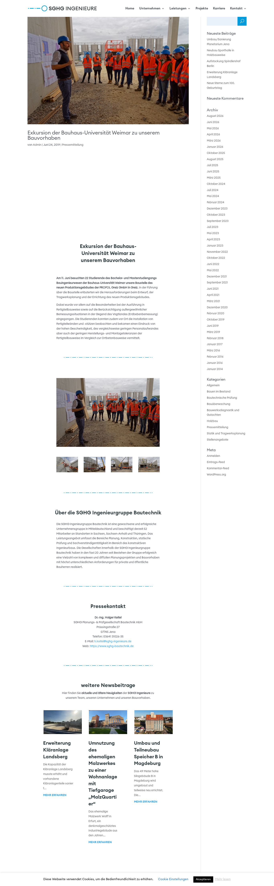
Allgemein (213, 385)
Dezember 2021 (217, 276)
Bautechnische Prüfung (222, 397)
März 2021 (213, 301)
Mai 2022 (213, 270)
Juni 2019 (213, 326)
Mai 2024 (213, 196)
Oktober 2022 (216, 258)
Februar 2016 (215, 356)
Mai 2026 (213, 128)
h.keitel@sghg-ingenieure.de (112, 641)
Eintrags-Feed (216, 462)
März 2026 (214, 140)
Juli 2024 (212, 190)
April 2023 (213, 239)
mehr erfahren (54, 795)
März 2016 (213, 350)
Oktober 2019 (215, 319)
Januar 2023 (215, 245)
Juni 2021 (213, 288)
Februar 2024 (215, 202)
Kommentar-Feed (218, 468)
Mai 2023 (213, 233)
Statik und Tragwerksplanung (226, 433)
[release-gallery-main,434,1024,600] (149, 472)
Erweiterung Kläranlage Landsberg (57, 750)
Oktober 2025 (216, 153)
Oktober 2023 (216, 214)
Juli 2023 (212, 227)
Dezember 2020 (217, 307)
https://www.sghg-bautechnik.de (112, 646)
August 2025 (215, 159)
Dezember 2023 (217, 208)
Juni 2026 (213, 122)
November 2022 (217, 252)
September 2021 (217, 282)
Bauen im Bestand (218, 391)
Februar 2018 (215, 338)
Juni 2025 (213, 171)
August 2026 (215, 116)
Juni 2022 (213, 264)
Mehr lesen (223, 879)
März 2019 (213, 332)
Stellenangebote (217, 439)
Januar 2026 (215, 147)
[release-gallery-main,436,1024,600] (94, 472)
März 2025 (214, 177)
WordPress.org (216, 474)
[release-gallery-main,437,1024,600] (67, 472)
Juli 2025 (212, 165)
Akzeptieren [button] (203, 879)
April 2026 (213, 134)
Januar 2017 (214, 344)
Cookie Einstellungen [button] (173, 879)
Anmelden (213, 456)
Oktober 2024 (216, 184)
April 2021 (213, 295)
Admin (37, 145)
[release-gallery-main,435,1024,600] (121, 472)
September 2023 (217, 221)
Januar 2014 (215, 369)
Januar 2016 (215, 363)
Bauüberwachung (218, 404)
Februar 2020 (215, 313)
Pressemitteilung (72, 145)
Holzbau (212, 421)
